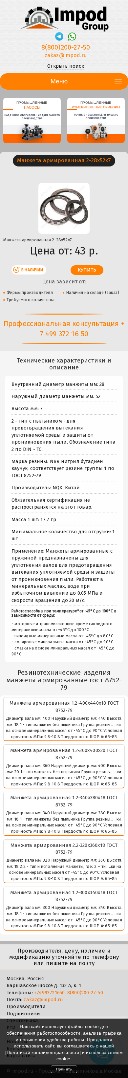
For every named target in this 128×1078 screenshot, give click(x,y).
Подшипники (23, 1014)
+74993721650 (49, 993)
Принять (64, 1069)
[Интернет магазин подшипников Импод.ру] (64, 16)
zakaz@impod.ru (66, 55)
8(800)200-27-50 (65, 47)
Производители (26, 1006)
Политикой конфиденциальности (43, 1052)
